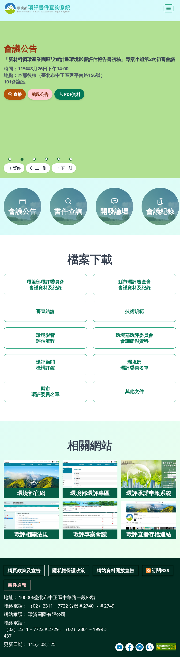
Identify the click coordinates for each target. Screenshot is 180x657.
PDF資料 (72, 94)
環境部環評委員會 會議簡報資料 (134, 338)
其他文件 (134, 391)
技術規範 (134, 311)
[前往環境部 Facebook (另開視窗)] (129, 647)
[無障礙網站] (166, 646)
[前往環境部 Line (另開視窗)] (139, 647)
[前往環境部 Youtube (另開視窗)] (119, 647)
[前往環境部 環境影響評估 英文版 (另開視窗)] (150, 647)
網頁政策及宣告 (24, 570)
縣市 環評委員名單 (45, 391)
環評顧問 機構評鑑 (45, 365)
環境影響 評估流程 (45, 338)
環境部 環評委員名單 (134, 365)
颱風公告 (40, 94)
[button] (10, 159)
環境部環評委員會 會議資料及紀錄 (45, 284)
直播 (17, 94)
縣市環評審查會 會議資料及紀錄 (134, 284)
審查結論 (45, 311)
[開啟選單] (168, 8)
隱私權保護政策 (68, 570)
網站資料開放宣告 (115, 570)
